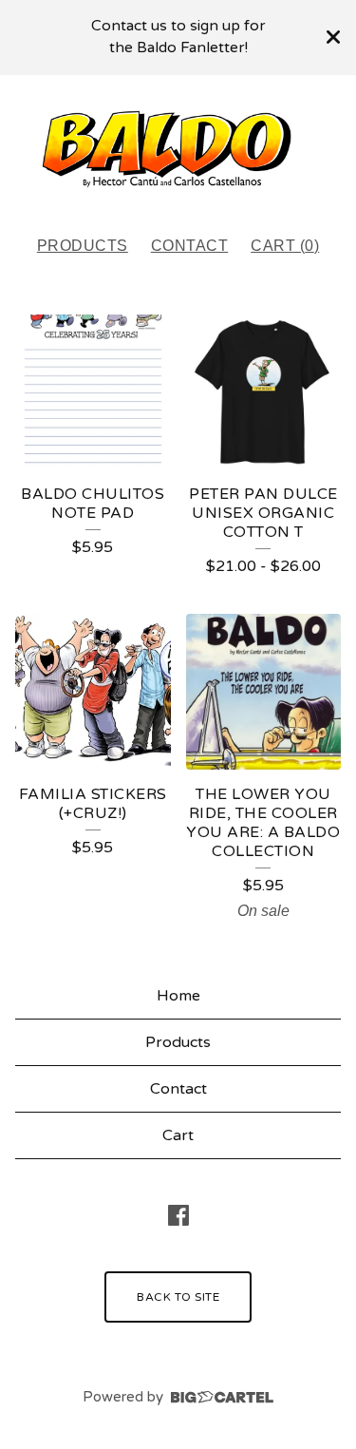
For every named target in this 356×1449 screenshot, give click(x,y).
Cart (178, 1135)
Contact (190, 246)
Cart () (285, 246)
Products (82, 246)
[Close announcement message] (333, 37)
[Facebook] (178, 1215)
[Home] (178, 147)
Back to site (178, 1297)
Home (178, 995)
